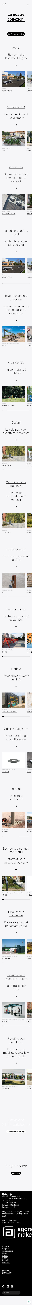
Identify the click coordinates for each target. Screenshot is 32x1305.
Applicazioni (7, 1251)
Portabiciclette (7, 650)
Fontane (5, 829)
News (4, 1253)
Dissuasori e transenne (10, 956)
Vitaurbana (6, 211)
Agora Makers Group (11, 1222)
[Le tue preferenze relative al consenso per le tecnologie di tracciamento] (29, 1302)
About (5, 1255)
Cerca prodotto (17, 34)
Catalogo (5, 1270)
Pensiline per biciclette (10, 1086)
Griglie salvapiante (8, 769)
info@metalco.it (9, 1207)
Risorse (5, 1258)
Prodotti (5, 1246)
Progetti (5, 1249)
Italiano (6, 1293)
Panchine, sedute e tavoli (10, 343)
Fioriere (5, 710)
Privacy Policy (7, 1272)
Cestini (4, 463)
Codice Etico (6, 1274)
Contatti (5, 1260)
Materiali (6, 1262)
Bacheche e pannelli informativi (12, 893)
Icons (4, 88)
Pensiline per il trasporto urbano (13, 1019)
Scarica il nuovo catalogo (16, 1131)
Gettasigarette (7, 590)
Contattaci (16, 1173)
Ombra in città (7, 148)
